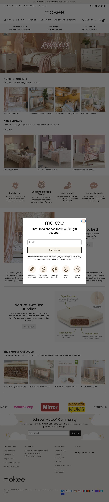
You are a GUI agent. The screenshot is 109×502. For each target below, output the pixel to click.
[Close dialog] (83, 221)
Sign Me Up (54, 249)
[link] (54, 222)
